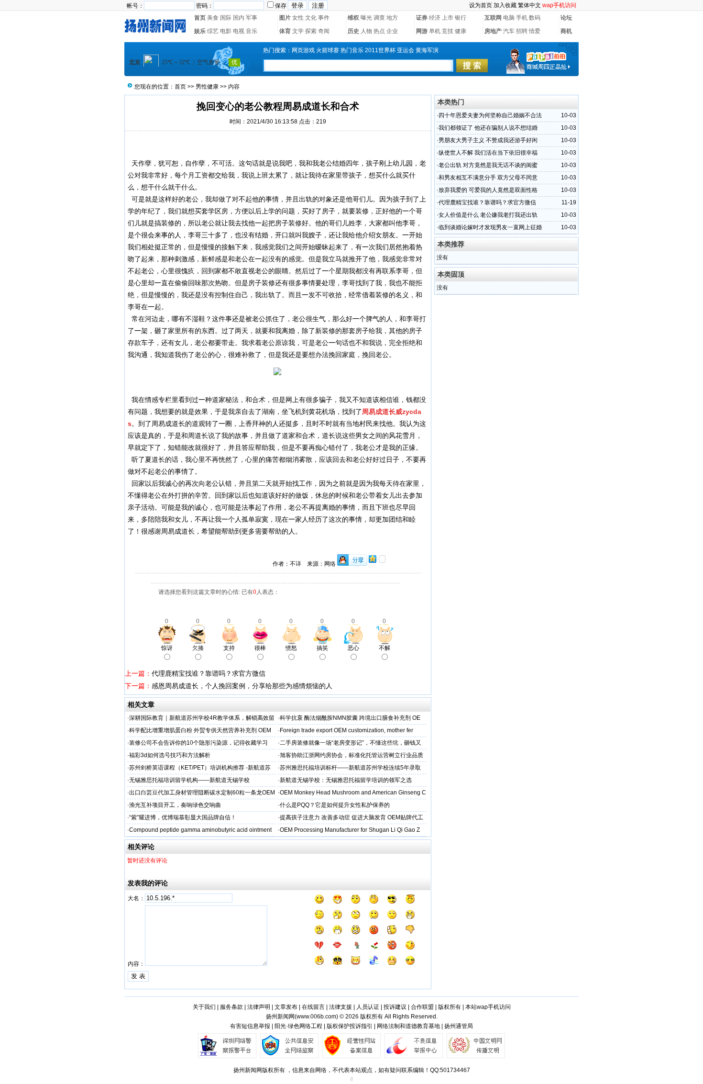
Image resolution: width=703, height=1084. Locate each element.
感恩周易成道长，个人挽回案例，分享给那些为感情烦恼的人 (242, 686)
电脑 (509, 17)
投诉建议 (395, 1007)
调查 (379, 17)
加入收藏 (505, 5)
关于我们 (204, 1007)
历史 (353, 31)
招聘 (521, 31)
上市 (447, 17)
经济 (434, 17)
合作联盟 (422, 1007)
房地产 (493, 31)
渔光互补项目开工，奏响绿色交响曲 (175, 805)
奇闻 (324, 31)
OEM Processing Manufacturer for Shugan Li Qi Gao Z (350, 830)
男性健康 (207, 86)
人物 (366, 31)
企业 (392, 31)
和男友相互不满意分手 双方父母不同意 (488, 177)
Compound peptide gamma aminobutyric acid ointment (200, 830)
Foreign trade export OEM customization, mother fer (346, 730)
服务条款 (231, 1007)
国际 (225, 17)
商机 (566, 31)
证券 (422, 17)
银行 (460, 17)
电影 (225, 31)
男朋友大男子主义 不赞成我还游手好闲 (488, 140)
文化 (311, 17)
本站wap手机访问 (488, 1007)
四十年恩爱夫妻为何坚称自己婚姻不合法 (490, 115)
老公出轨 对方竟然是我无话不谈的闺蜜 (488, 165)
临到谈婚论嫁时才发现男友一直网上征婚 (490, 227)
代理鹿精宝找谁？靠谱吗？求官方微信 (208, 673)
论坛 (566, 17)
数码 (534, 17)
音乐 (251, 31)
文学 (298, 31)
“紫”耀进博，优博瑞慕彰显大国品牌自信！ (182, 817)
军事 (251, 17)
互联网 (493, 17)
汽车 (509, 31)
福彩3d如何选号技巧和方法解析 (169, 755)
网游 (422, 31)
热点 (379, 31)
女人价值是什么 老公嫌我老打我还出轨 (488, 215)
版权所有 (449, 1007)
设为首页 (480, 5)
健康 (460, 31)
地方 (392, 17)
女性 (298, 17)
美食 (213, 17)
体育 (285, 31)
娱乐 (200, 31)
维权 (353, 17)
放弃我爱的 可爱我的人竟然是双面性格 (488, 190)
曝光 (366, 17)
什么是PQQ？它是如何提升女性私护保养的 (335, 805)
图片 (285, 17)
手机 (521, 17)
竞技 (447, 31)
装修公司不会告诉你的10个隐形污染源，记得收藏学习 (198, 742)
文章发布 (286, 1007)
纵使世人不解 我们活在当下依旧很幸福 (488, 152)
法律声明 (258, 1007)
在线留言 (313, 1007)
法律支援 (340, 1007)
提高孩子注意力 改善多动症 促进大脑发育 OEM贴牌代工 (351, 817)
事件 (324, 17)
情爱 (534, 31)
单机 (434, 31)
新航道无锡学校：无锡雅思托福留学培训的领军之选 (346, 780)
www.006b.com (316, 1016)
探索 (311, 31)
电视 (238, 31)
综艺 (213, 31)
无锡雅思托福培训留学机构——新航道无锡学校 (189, 780)
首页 (200, 17)
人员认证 (367, 1007)
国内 (238, 17)
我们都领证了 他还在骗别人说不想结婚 (488, 127)
